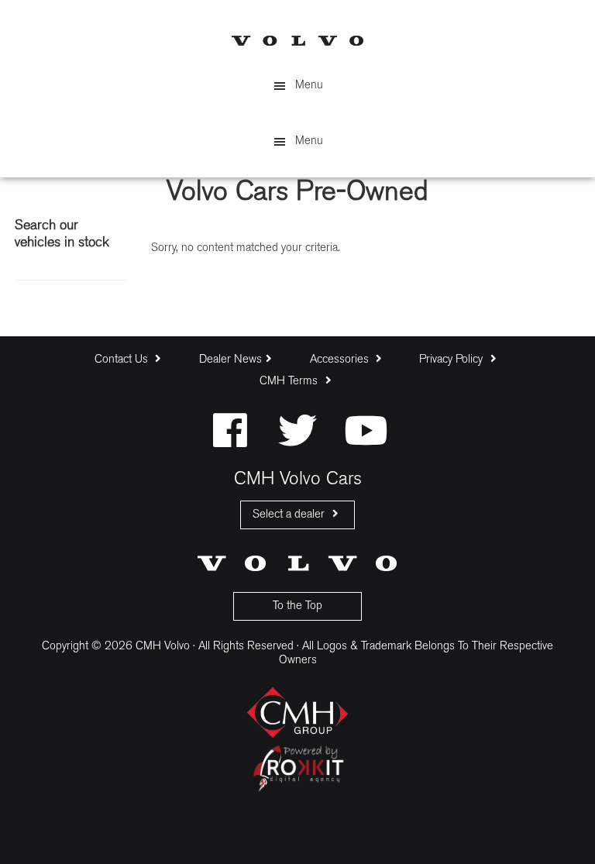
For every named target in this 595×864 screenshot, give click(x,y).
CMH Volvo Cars (297, 40)
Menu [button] (309, 85)
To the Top (297, 606)
